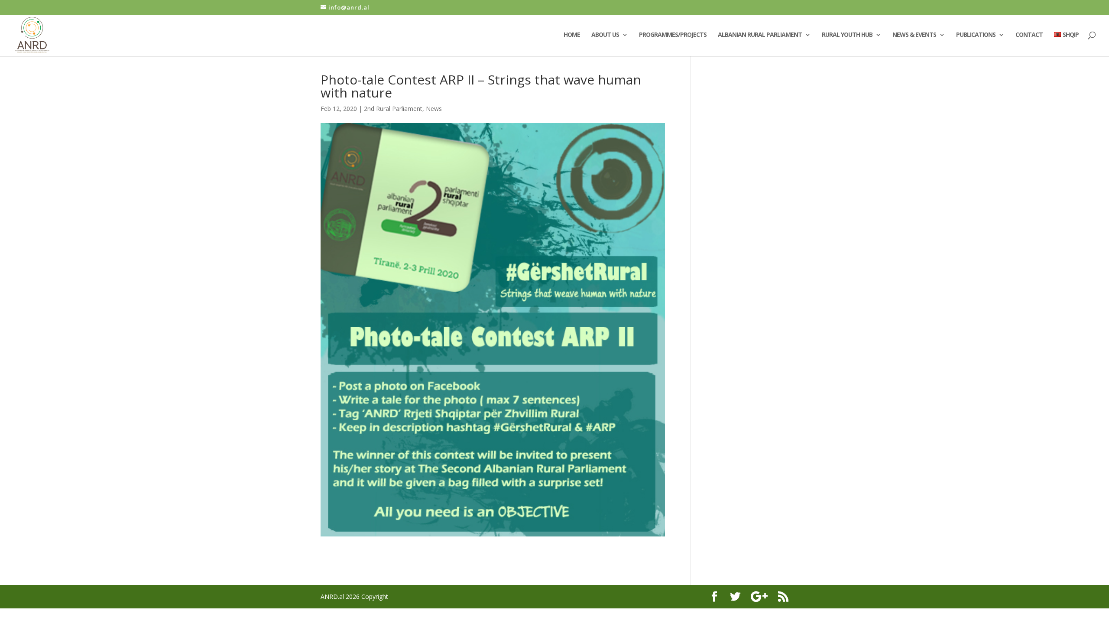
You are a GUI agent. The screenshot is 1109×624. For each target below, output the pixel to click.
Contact (1029, 35)
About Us (605, 35)
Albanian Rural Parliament (760, 35)
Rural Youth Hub (847, 35)
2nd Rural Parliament (393, 108)
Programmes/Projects (673, 35)
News (434, 108)
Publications (976, 35)
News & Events (914, 35)
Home (572, 35)
